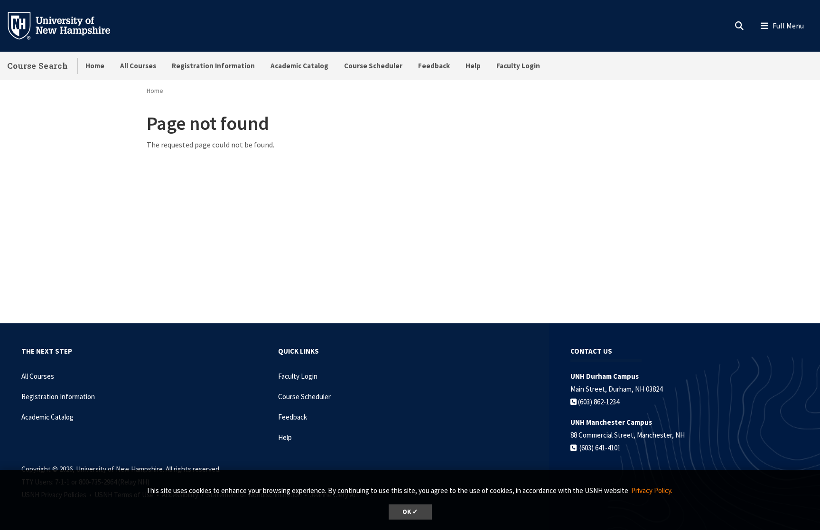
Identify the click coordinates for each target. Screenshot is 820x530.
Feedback (434, 65)
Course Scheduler (373, 65)
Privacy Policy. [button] (651, 490)
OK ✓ (410, 512)
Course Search (37, 65)
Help (473, 65)
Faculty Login (518, 65)
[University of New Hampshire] (66, 25)
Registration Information (213, 65)
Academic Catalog (299, 65)
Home (94, 65)
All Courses (138, 65)
